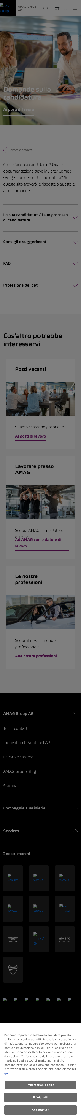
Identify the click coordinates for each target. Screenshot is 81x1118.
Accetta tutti (40, 1109)
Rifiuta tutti (40, 1097)
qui (6, 1073)
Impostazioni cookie (40, 1084)
